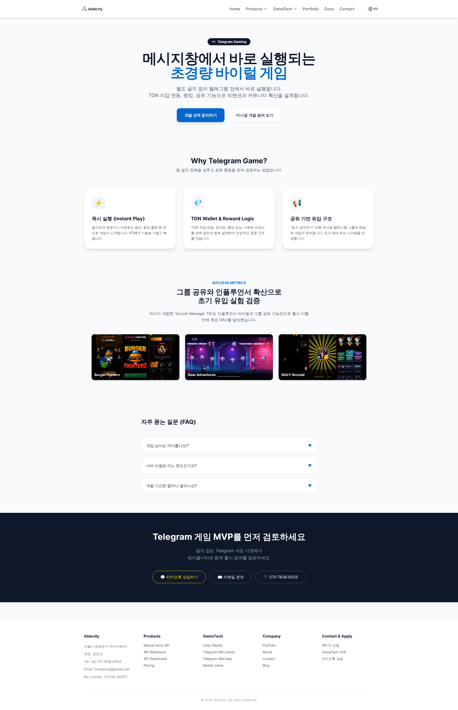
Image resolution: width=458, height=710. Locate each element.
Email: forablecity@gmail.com (107, 669)
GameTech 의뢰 (334, 652)
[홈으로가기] (92, 9)
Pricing (149, 665)
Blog (266, 665)
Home (234, 8)
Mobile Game (213, 665)
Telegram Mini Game (219, 652)
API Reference (155, 652)
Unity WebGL (213, 645)
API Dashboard (155, 659)
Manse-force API (157, 645)
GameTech (282, 8)
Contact (347, 8)
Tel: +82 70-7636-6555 (102, 661)
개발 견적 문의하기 (200, 115)
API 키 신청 (330, 645)
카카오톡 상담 (332, 659)
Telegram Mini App (217, 659)
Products (254, 8)
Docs (329, 8)
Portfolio (311, 8)
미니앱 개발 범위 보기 (254, 115)
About (267, 652)
